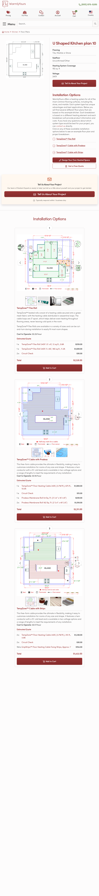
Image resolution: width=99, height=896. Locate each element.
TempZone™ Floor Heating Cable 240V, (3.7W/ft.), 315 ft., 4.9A (46, 636)
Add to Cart (50, 367)
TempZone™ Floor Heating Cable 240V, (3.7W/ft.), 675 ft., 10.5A (46, 487)
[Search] (95, 24)
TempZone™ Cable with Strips (69, 152)
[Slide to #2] (43, 301)
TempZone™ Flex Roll (65, 138)
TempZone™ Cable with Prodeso (70, 145)
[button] (41, 14)
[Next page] (78, 262)
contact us (61, 126)
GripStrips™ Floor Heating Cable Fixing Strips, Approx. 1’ (46, 647)
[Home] (5, 4)
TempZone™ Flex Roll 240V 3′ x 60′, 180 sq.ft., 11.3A (43, 348)
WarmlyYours (17, 3)
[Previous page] (20, 262)
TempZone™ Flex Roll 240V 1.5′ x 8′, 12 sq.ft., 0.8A (43, 344)
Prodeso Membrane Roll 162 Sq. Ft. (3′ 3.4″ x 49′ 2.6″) (44, 502)
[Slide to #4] (68, 301)
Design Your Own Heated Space (75, 160)
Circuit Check (27, 353)
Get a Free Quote (76, 166)
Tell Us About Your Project (76, 83)
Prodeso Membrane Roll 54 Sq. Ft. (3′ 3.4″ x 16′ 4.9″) (44, 498)
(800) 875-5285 (89, 4)
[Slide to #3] (55, 301)
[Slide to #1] (31, 301)
